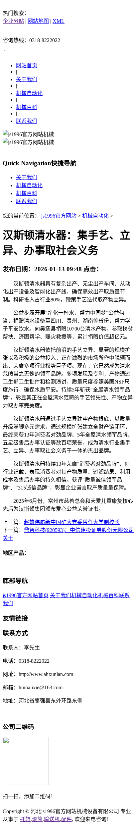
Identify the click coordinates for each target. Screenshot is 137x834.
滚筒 (37, 819)
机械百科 (26, 107)
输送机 (52, 819)
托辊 (25, 819)
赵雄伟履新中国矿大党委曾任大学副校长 (72, 522)
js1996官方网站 (58, 216)
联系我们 (26, 121)
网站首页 (26, 65)
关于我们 (26, 79)
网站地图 (38, 21)
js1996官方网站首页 (26, 595)
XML (59, 21)
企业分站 (13, 21)
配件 (66, 819)
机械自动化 (29, 93)
